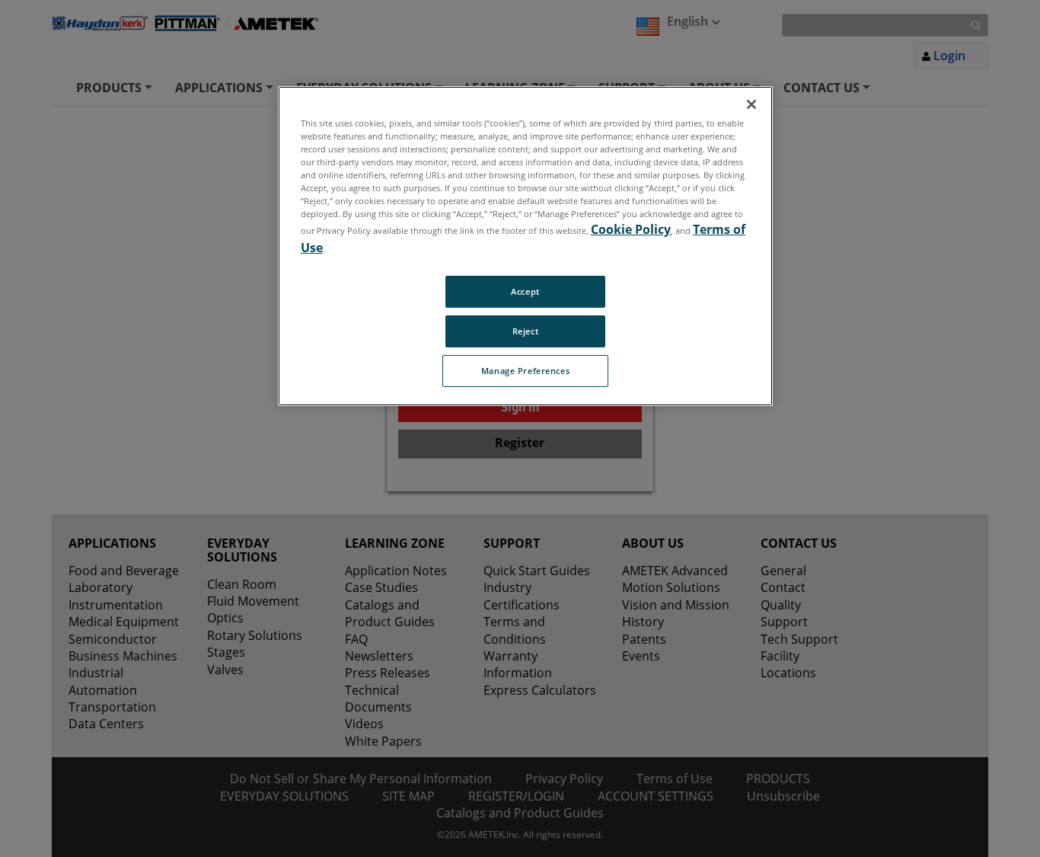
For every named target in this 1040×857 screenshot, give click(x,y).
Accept (525, 291)
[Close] (751, 104)
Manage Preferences (525, 370)
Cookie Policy (631, 229)
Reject (525, 331)
